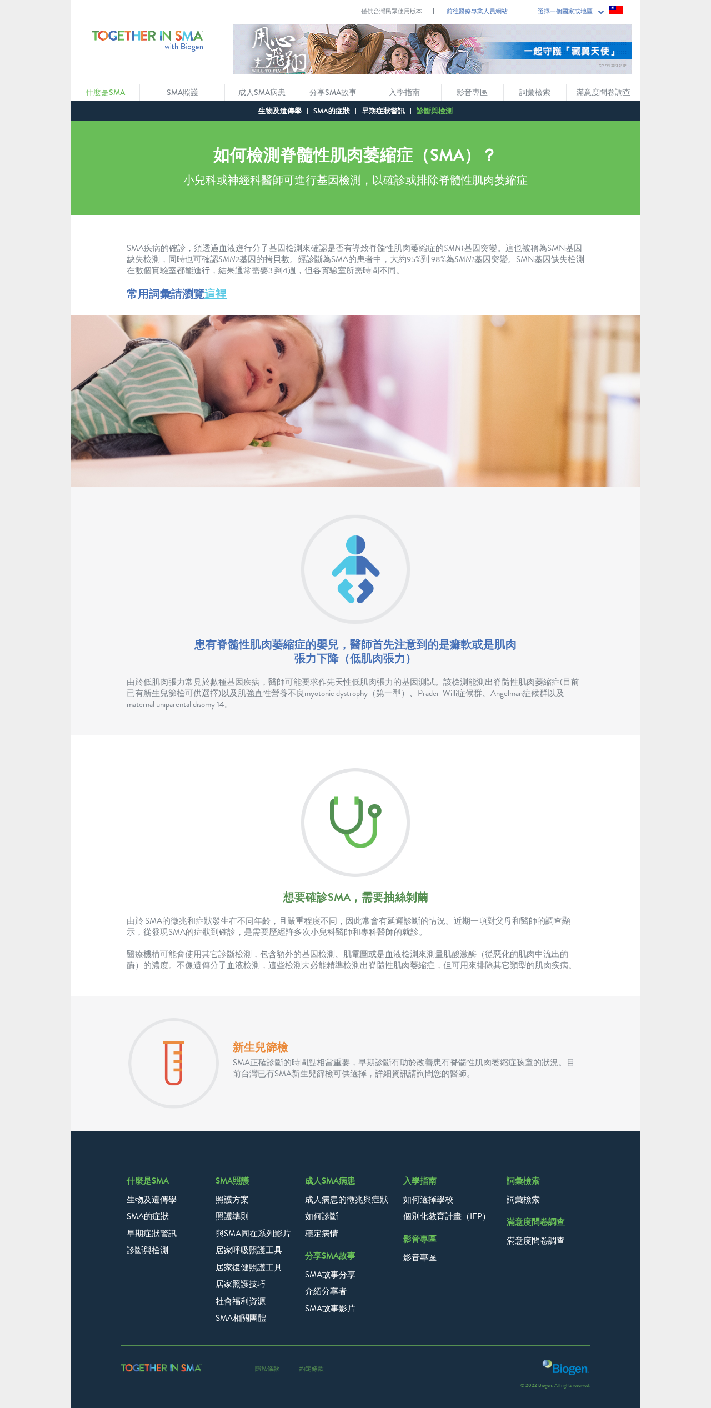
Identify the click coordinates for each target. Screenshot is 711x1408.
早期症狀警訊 (383, 111)
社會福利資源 (241, 1301)
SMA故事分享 (330, 1275)
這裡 (215, 293)
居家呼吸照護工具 (249, 1250)
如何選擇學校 (428, 1200)
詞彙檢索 (523, 1200)
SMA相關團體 (241, 1318)
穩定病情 (321, 1233)
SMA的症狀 (331, 111)
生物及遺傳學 (280, 111)
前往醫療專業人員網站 (477, 11)
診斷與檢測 (147, 1250)
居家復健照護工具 (249, 1267)
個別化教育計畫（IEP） (446, 1216)
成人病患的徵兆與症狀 (346, 1200)
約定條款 (311, 1369)
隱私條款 (267, 1369)
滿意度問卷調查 (536, 1241)
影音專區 (420, 1257)
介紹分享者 (326, 1291)
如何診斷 (321, 1216)
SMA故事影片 (330, 1308)
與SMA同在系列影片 (253, 1233)
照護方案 (232, 1200)
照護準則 (232, 1216)
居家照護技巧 (241, 1284)
